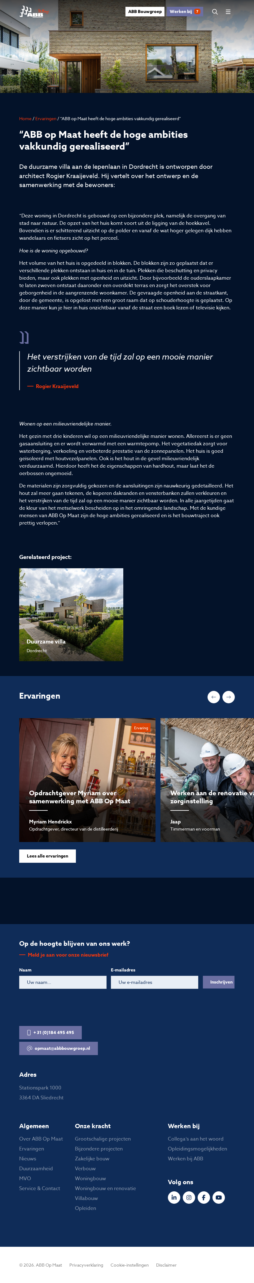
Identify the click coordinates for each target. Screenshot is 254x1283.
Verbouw (85, 1168)
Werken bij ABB (185, 1159)
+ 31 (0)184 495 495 (53, 1032)
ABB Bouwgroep (145, 11)
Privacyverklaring (86, 1265)
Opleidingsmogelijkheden (197, 1149)
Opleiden (85, 1208)
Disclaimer (166, 1265)
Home (25, 118)
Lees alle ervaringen (47, 856)
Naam (25, 970)
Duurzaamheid (36, 1168)
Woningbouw (90, 1178)
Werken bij (184, 11)
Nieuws (27, 1159)
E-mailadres (123, 970)
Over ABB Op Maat (41, 1139)
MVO (25, 1178)
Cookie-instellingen (130, 1265)
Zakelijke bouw (92, 1159)
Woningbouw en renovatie (105, 1188)
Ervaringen (45, 118)
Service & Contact (39, 1188)
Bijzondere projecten (99, 1149)
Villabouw (86, 1198)
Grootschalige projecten (103, 1139)
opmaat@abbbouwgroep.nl (62, 1048)
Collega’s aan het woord (196, 1139)
